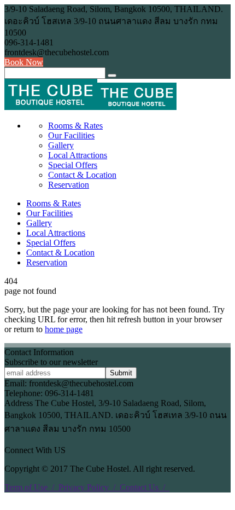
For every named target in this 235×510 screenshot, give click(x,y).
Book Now (23, 62)
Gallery (61, 145)
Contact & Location (82, 174)
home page (64, 329)
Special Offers (72, 165)
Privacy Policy (89, 487)
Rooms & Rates (75, 125)
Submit (121, 373)
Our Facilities (71, 135)
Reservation (68, 184)
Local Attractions (77, 155)
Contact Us (144, 487)
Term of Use (31, 487)
